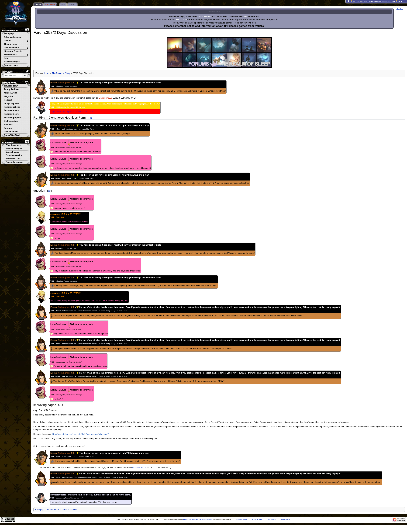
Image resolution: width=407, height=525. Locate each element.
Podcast (8, 100)
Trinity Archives (11, 89)
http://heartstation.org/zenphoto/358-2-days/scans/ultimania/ (79, 434)
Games (16, 40)
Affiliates (8, 125)
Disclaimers (271, 519)
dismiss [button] (399, 9)
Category (39, 509)
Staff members (11, 121)
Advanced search (12, 37)
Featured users (11, 114)
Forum (38, 4)
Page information (14, 162)
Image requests (11, 103)
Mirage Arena (10, 93)
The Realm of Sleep (61, 73)
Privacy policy (241, 519)
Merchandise (16, 55)
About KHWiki (257, 519)
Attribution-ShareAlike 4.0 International (197, 519)
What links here (13, 145)
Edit (63, 4)
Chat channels (11, 131)
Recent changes (12, 62)
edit (90, 118)
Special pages (12, 152)
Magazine (8, 96)
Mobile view (285, 519)
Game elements (16, 47)
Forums (8, 128)
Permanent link (13, 159)
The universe (16, 44)
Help (16, 58)
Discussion (50, 4)
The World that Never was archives (61, 509)
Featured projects (12, 118)
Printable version (14, 155)
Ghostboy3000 (105, 98)
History (72, 4)
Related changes (14, 149)
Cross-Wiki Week (12, 135)
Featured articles (12, 107)
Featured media (11, 110)
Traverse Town (11, 86)
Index (46, 73)
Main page (9, 34)
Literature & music (16, 51)
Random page (11, 65)
